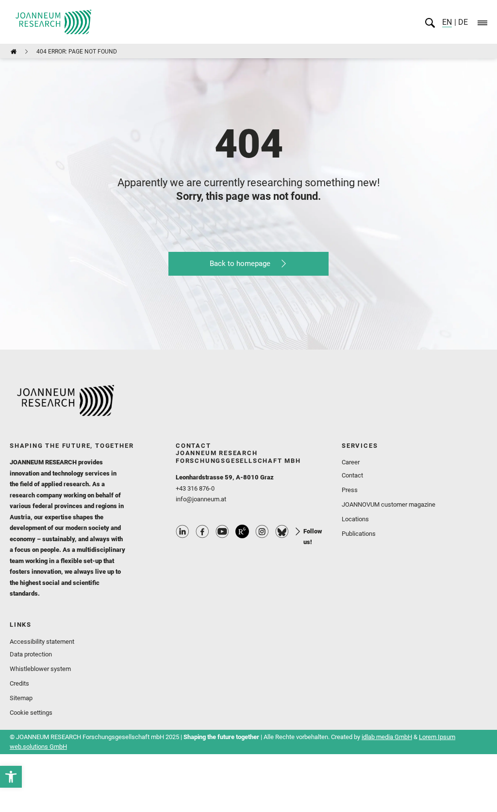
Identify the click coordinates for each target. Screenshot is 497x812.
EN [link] (447, 22)
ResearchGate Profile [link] (242, 531)
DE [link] (462, 22)
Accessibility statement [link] (42, 641)
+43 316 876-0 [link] (195, 488)
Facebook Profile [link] (202, 531)
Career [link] (351, 462)
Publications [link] (359, 533)
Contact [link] (352, 475)
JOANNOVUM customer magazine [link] (388, 504)
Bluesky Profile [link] (282, 531)
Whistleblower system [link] (40, 668)
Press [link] (350, 490)
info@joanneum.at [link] (201, 499)
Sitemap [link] (21, 698)
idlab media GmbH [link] (387, 737)
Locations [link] (355, 519)
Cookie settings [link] (31, 712)
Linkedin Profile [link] (182, 531)
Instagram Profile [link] (262, 531)
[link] (11, 777)
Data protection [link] (31, 654)
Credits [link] (19, 683)
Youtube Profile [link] (222, 531)
